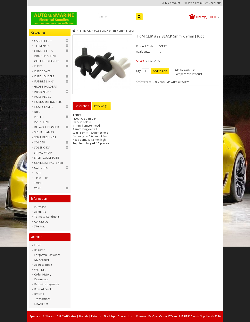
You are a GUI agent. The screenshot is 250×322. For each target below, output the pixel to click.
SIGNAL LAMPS (44, 132)
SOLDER (39, 142)
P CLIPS (39, 117)
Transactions (42, 299)
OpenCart (158, 316)
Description (82, 106)
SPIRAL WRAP (43, 152)
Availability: (143, 51)
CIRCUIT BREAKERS (46, 61)
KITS (37, 112)
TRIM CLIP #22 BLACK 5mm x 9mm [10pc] (107, 30)
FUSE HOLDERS (44, 76)
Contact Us (41, 221)
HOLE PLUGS (42, 96)
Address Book (43, 265)
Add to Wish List (184, 70)
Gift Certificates (66, 316)
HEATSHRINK (42, 91)
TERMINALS (42, 46)
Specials (35, 316)
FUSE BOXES (42, 71)
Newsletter (41, 304)
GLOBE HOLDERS (45, 86)
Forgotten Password (47, 255)
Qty (138, 71)
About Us (40, 212)
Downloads (41, 279)
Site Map (39, 226)
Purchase (40, 207)
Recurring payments (46, 284)
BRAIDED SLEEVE (45, 56)
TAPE (37, 173)
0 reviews (159, 82)
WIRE (37, 188)
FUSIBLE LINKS (44, 81)
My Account (41, 260)
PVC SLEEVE (41, 122)
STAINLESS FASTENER (48, 163)
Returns (39, 294)
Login (37, 245)
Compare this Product (188, 74)
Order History (42, 274)
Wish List (40, 269)
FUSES (38, 66)
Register (39, 250)
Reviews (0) (101, 106)
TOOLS (38, 183)
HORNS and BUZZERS (48, 102)
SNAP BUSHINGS (45, 137)
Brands (83, 316)
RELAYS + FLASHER (46, 127)
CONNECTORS (43, 51)
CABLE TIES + (43, 41)
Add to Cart (160, 71)
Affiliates (48, 316)
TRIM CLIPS (41, 178)
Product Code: (145, 46)
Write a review (180, 82)
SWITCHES (41, 168)
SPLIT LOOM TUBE (46, 157)
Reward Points (43, 289)
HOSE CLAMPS (43, 107)
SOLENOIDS (42, 147)
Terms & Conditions (47, 216)
